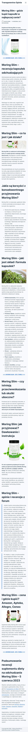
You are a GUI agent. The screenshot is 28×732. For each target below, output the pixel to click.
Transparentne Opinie (12, 2)
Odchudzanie (5, 23)
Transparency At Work (12, 689)
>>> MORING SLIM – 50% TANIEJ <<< (14, 58)
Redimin (20, 706)
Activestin (4, 708)
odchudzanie (5, 695)
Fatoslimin (14, 706)
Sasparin (8, 706)
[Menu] (25, 2)
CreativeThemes (15, 730)
